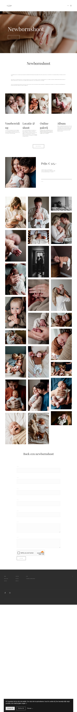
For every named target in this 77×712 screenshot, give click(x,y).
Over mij (16, 578)
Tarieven (17, 576)
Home (5, 576)
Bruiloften (6, 578)
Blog (27, 576)
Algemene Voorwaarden (30, 578)
